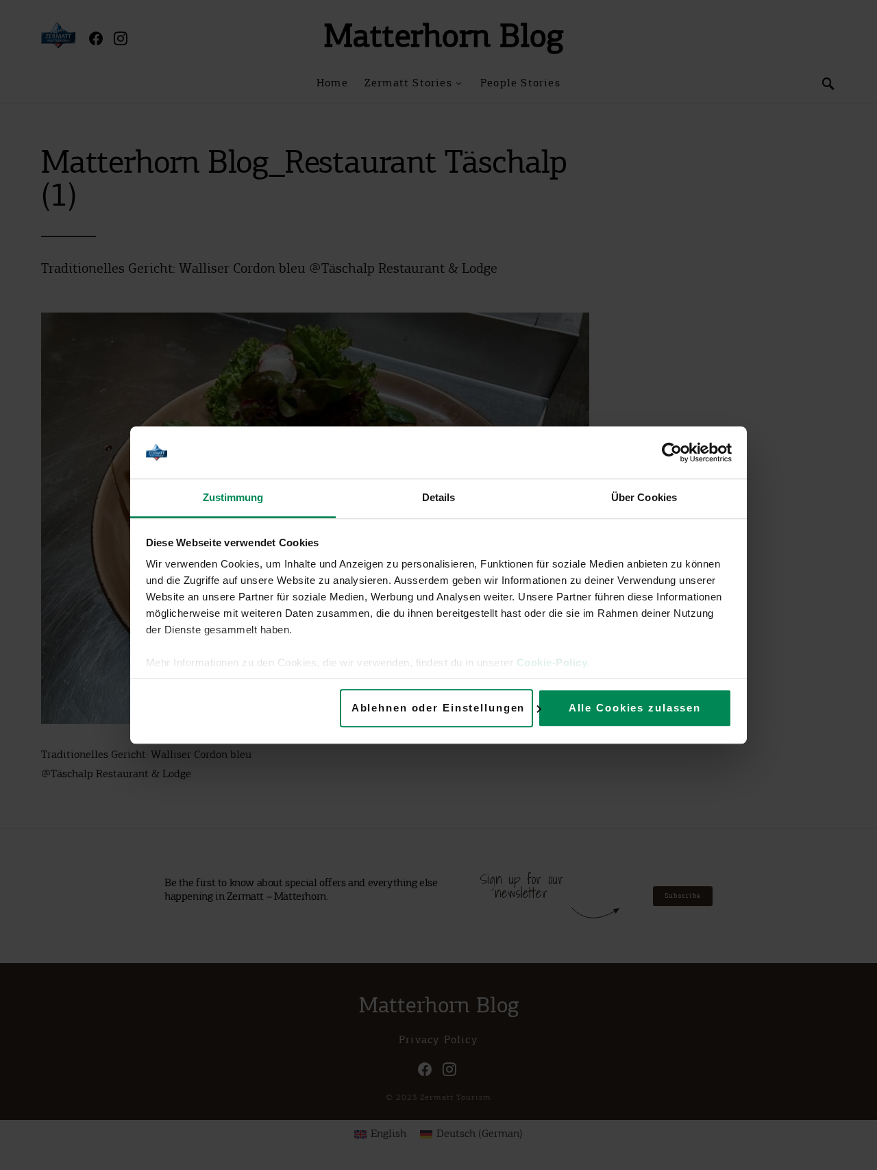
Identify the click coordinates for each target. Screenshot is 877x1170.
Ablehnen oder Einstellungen (438, 708)
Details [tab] (439, 498)
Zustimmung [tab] (233, 498)
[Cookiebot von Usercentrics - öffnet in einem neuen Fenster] (672, 452)
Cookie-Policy (552, 663)
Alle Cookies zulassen (635, 708)
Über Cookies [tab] (644, 498)
